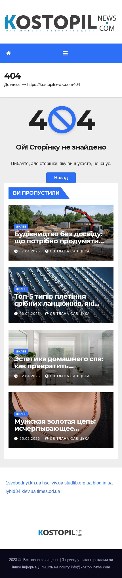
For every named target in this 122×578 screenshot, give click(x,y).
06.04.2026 (30, 314)
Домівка (12, 84)
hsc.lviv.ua (52, 482)
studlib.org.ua (78, 482)
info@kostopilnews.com (90, 567)
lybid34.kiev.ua (21, 491)
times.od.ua (48, 491)
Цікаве (21, 226)
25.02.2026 (30, 439)
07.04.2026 (30, 251)
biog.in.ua (103, 482)
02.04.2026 (30, 376)
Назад (61, 177)
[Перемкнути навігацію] (65, 53)
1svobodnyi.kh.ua (23, 482)
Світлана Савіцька (70, 251)
